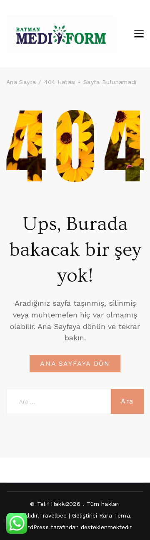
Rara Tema (114, 515)
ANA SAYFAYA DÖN (75, 363)
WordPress (33, 527)
